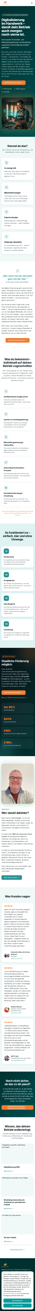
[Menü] (32, 3)
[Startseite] (5, 3)
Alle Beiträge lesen (16, 1249)
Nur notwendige (17, 1305)
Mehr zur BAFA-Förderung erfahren (13, 697)
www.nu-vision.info (16, 958)
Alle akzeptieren (17, 1300)
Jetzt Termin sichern (10, 877)
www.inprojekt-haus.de (18, 1060)
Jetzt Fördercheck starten (12, 82)
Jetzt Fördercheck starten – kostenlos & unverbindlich (16, 1107)
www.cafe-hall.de (16, 1013)
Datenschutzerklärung (10, 1293)
